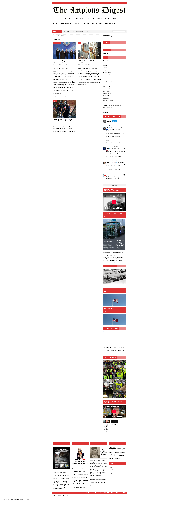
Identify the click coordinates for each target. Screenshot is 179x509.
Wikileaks (105, 110)
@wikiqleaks (115, 174)
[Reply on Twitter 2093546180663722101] (107, 143)
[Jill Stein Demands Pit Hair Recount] (89, 50)
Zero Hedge (105, 112)
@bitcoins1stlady (114, 127)
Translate (113, 36)
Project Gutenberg (107, 74)
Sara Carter (105, 84)
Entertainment (97, 492)
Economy (86, 23)
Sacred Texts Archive (108, 81)
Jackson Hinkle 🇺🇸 (111, 162)
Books (55, 23)
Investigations (57, 26)
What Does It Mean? (107, 107)
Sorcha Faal (65, 64)
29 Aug (120, 127)
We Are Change (106, 103)
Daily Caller (105, 67)
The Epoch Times (107, 95)
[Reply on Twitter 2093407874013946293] (107, 157)
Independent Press (93, 64)
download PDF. (63, 471)
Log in (110, 467)
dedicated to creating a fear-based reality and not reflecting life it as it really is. (80, 482)
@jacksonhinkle (121, 162)
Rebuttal (68, 28)
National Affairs (80, 26)
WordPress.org (112, 473)
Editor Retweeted (114, 125)
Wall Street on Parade (108, 100)
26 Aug (108, 163)
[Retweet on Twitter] (109, 125)
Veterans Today (106, 98)
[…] (74, 96)
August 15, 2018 (58, 64)
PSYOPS (124, 492)
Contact (77, 23)
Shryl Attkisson (106, 86)
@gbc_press (113, 148)
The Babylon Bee (107, 91)
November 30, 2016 (83, 64)
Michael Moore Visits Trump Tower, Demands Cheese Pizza (63, 120)
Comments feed (112, 471)
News (89, 26)
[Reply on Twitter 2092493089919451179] (107, 169)
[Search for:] (119, 31)
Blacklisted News (107, 60)
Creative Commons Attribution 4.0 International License (117, 458)
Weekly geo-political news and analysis (112, 105)
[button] (106, 427)
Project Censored (107, 72)
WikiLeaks (109, 175)
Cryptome (105, 65)
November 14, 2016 (59, 122)
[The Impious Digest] (89, 21)
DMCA (62, 28)
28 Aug (119, 148)
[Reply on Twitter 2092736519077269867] (107, 182)
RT (103, 79)
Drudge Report (106, 70)
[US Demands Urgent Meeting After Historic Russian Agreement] (64, 50)
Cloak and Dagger (66, 23)
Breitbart (105, 63)
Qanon (104, 77)
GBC (108, 148)
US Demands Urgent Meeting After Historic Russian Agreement (64, 62)
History (68, 26)
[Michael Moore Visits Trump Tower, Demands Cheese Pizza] (64, 109)
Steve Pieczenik (106, 88)
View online (56, 471)
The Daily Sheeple (107, 93)
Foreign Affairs (97, 23)
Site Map (95, 26)
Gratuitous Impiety (110, 23)
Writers (103, 26)
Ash (107, 127)
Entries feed (111, 469)
